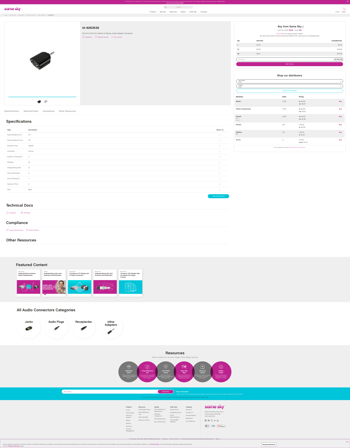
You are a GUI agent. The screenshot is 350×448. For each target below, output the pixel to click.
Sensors (128, 423)
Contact (337, 11)
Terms (217, 439)
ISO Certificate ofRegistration (159, 410)
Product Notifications (16, 230)
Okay (347, 441)
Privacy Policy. (302, 147)
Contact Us (189, 412)
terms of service (185, 397)
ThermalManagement (130, 430)
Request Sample (103, 37)
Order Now (193, 12)
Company (204, 12)
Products (153, 12)
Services (163, 12)
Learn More (197, 397)
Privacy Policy (205, 397)
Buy (340, 101)
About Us (189, 409)
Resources (173, 12)
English (344, 11)
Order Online (174, 409)
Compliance (49, 111)
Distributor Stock (175, 412)
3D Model (27, 213)
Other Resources (67, 111)
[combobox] (178, 7)
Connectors (21, 15)
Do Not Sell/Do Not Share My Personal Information (197, 439)
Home (5, 15)
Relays (128, 420)
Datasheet (88, 37)
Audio (128, 410)
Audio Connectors (31, 15)
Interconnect (13, 15)
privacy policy (174, 397)
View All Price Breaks (289, 90)
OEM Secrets (293, 147)
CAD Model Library (145, 409)
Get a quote (280, 34)
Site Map (165, 439)
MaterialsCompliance (158, 415)
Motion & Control (129, 416)
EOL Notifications (160, 421)
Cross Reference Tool (144, 413)
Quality (183, 12)
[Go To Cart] (344, 8)
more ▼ (238, 120)
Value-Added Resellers (174, 420)
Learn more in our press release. (175, 2)
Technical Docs (30, 111)
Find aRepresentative (175, 416)
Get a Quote (118, 37)
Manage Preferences (14, 446)
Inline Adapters (42, 15)
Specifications (11, 111)
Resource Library (144, 420)
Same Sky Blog (143, 417)
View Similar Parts (218, 196)
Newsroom (189, 418)
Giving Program (191, 415)
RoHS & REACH (34, 230)
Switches (129, 426)
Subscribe (165, 391)
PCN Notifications (160, 419)
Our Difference (190, 421)
